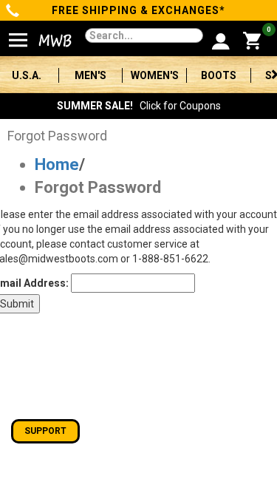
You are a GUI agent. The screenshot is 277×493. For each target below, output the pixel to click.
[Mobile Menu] (18, 34)
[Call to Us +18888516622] (13, 11)
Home (57, 164)
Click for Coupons (139, 106)
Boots (218, 75)
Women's (155, 75)
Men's (90, 75)
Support (45, 431)
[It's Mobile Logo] (47, 40)
